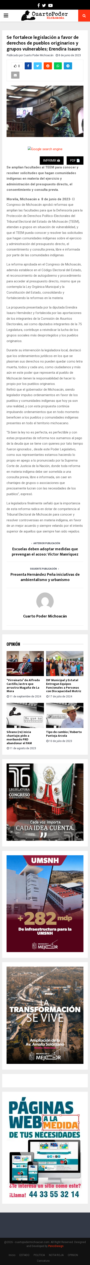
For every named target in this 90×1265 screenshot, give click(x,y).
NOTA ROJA (56, 1255)
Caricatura (43, 1260)
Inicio (12, 1255)
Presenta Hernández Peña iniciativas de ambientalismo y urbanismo (45, 577)
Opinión (13, 644)
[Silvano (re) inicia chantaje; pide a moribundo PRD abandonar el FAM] (25, 715)
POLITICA (39, 1255)
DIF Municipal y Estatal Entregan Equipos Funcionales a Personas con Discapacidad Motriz (63, 686)
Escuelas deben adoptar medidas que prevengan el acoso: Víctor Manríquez (45, 552)
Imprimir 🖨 (51, 160)
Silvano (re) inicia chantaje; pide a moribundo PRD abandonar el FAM (19, 737)
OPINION (73, 1255)
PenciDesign (56, 1246)
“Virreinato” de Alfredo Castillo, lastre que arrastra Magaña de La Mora (23, 686)
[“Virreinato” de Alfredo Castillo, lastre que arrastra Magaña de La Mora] (25, 663)
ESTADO (24, 1255)
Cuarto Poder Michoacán (39, 55)
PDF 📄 (75, 160)
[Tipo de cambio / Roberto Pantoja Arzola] (64, 715)
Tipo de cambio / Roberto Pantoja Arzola (64, 733)
